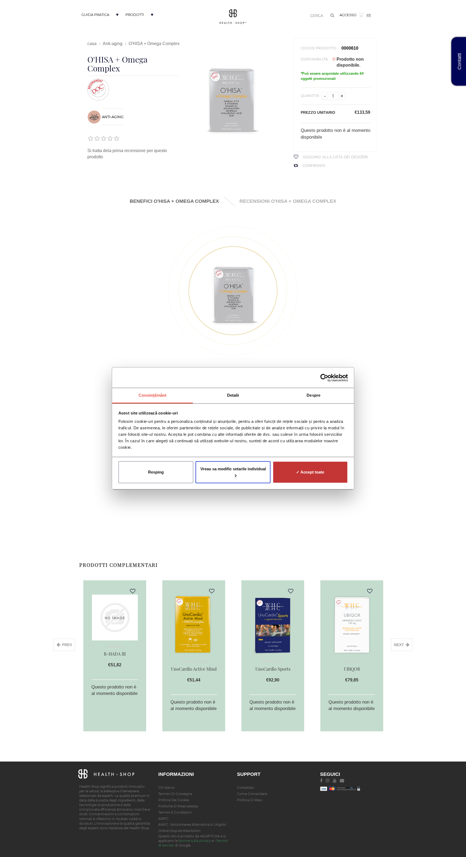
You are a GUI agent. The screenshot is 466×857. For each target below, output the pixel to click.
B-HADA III (115, 654)
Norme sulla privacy (195, 841)
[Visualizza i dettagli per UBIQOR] (352, 624)
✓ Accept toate (310, 472)
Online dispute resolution (179, 831)
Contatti (459, 61)
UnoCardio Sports (272, 669)
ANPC (163, 819)
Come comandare (252, 794)
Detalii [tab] (233, 395)
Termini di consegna (175, 794)
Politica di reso (249, 800)
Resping (156, 472)
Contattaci (245, 788)
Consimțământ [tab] (152, 395)
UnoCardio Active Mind (194, 669)
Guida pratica (95, 14)
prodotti (134, 14)
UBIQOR (352, 669)
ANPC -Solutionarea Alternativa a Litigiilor (192, 824)
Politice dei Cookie (173, 800)
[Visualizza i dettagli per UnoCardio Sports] (273, 624)
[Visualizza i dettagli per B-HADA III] (115, 616)
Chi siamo (166, 788)
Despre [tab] (313, 395)
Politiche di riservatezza (178, 806)
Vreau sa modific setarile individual (233, 469)
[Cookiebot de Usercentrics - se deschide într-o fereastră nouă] (324, 378)
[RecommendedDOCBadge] (98, 89)
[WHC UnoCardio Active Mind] (194, 624)
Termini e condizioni (174, 812)
